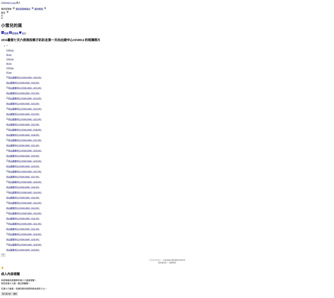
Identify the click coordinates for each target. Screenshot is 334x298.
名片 (24, 33)
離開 (15, 294)
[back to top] (3, 255)
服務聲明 (172, 263)
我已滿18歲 (6, 294)
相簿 (6, 33)
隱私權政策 (162, 263)
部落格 (15, 33)
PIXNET (158, 260)
